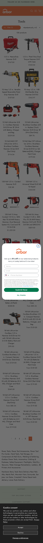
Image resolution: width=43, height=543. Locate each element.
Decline (20, 532)
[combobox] (7, 275)
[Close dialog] (38, 246)
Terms (31, 286)
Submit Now (21, 289)
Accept (20, 527)
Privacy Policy (26, 286)
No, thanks (21, 295)
